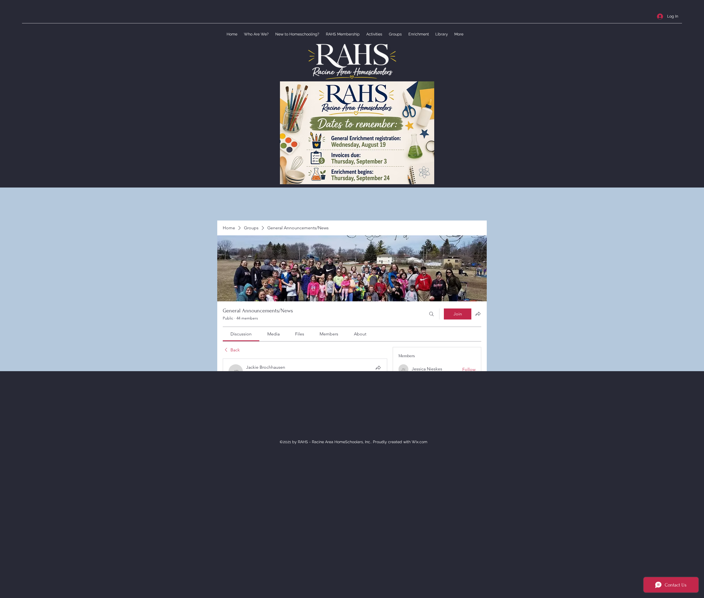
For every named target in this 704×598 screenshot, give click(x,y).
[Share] (378, 367)
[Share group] (478, 313)
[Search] (431, 313)
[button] (255, 34)
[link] (241, 334)
